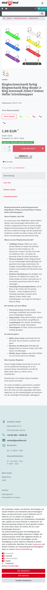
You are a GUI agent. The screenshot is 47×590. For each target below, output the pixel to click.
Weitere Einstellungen (10, 566)
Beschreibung (9, 176)
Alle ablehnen (23, 576)
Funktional (10, 563)
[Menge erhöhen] (9, 147)
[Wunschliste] (35, 9)
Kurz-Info (7, 183)
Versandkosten (20, 168)
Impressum (37, 544)
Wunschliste (8, 162)
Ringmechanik (33, 18)
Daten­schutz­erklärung (23, 549)
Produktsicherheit (10, 197)
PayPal (8, 561)
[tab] (23, 175)
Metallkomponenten (20, 18)
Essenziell (9, 553)
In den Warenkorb (28, 149)
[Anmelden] (2, 9)
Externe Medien (12, 558)
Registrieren (6, 477)
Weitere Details (10, 190)
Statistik (9, 556)
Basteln (9, 18)
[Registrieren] (7, 9)
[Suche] (42, 13)
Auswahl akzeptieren (23, 581)
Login (4, 480)
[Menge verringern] (9, 150)
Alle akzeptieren (23, 571)
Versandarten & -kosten (11, 497)
